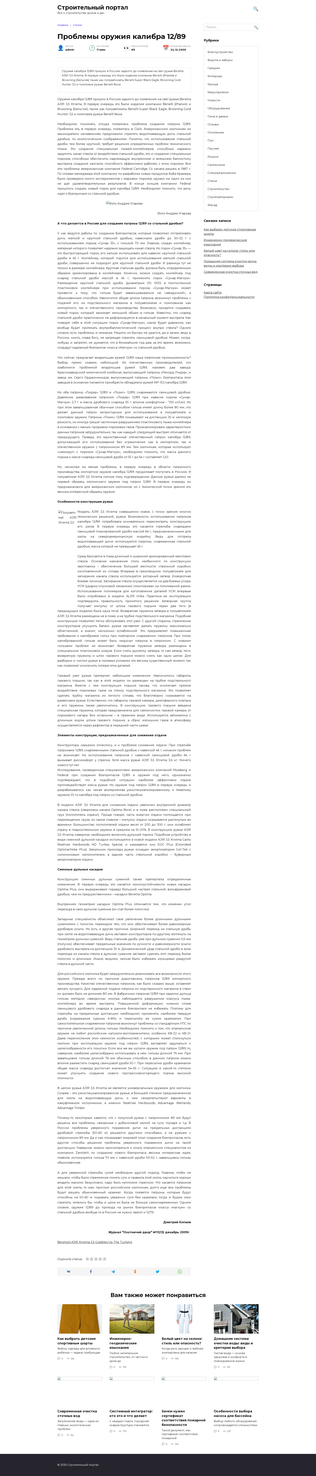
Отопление (216, 132)
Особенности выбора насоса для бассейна (233, 1413)
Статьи (212, 181)
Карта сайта (212, 292)
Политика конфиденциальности (229, 297)
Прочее (213, 148)
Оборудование (219, 108)
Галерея (214, 68)
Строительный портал (92, 7)
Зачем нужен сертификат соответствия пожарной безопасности (184, 1418)
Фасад (212, 205)
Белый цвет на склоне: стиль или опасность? (182, 1341)
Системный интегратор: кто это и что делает (131, 1413)
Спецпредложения (222, 173)
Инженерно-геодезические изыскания (123, 1343)
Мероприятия (218, 92)
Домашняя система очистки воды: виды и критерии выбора (233, 1343)
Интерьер (215, 76)
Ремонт (213, 156)
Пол (210, 140)
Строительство (219, 189)
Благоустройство (220, 52)
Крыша (213, 84)
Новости (214, 100)
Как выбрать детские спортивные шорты (76, 1341)
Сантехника (216, 165)
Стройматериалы (220, 197)
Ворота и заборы (220, 60)
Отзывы (213, 124)
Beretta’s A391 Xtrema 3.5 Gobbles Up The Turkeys (94, 1242)
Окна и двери (218, 116)
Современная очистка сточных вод (231, 272)
